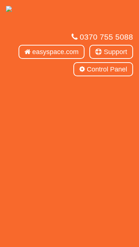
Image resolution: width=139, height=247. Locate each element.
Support (114, 52)
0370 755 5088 (105, 37)
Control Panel (106, 69)
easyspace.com (54, 52)
